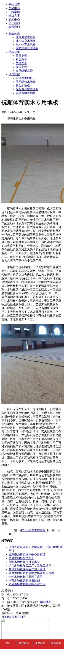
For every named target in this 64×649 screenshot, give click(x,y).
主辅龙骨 (21, 63)
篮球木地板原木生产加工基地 (27, 569)
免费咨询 (40, 643)
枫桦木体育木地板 (27, 48)
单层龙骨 (21, 55)
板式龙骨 (21, 66)
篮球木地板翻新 (26, 92)
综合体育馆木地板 (27, 89)
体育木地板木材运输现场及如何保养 (31, 573)
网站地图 (45, 601)
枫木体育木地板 (26, 37)
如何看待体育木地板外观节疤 (27, 584)
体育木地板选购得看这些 (24, 580)
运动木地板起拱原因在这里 (26, 576)
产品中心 (14, 8)
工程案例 (14, 11)
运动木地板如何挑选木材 (24, 561)
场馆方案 (14, 74)
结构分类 (14, 52)
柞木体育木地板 (26, 40)
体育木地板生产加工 (21, 558)
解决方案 (14, 15)
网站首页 (14, 4)
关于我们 (14, 23)
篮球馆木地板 (24, 78)
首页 (8, 643)
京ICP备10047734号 (13, 616)
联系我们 (14, 26)
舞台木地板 (23, 85)
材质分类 (14, 33)
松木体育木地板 (26, 44)
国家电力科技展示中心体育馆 (27, 554)
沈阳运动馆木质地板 (33, 530)
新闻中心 (14, 19)
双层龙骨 (21, 59)
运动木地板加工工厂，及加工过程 (30, 565)
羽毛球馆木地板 (26, 81)
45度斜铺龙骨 (24, 70)
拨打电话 (24, 643)
